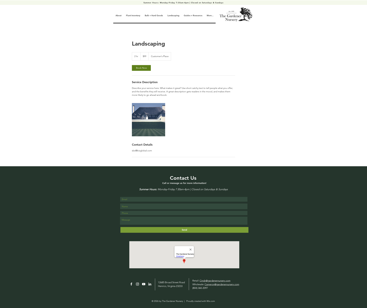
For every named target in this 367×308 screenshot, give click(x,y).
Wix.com (211, 301)
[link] (141, 68)
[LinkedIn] (150, 284)
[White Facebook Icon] (131, 284)
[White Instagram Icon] (137, 284)
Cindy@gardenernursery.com (215, 280)
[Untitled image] (148, 119)
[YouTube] (144, 284)
